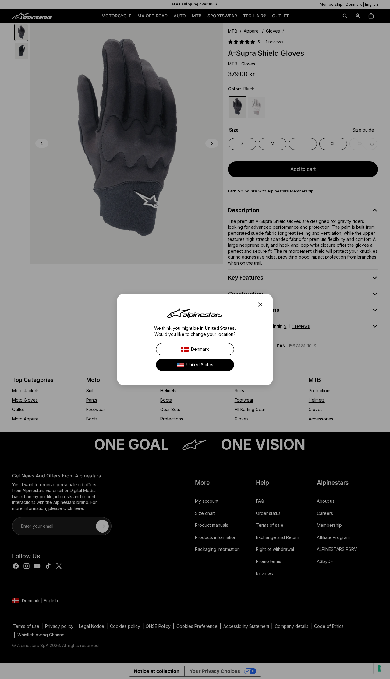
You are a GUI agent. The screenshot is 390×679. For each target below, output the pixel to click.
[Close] (262, 304)
